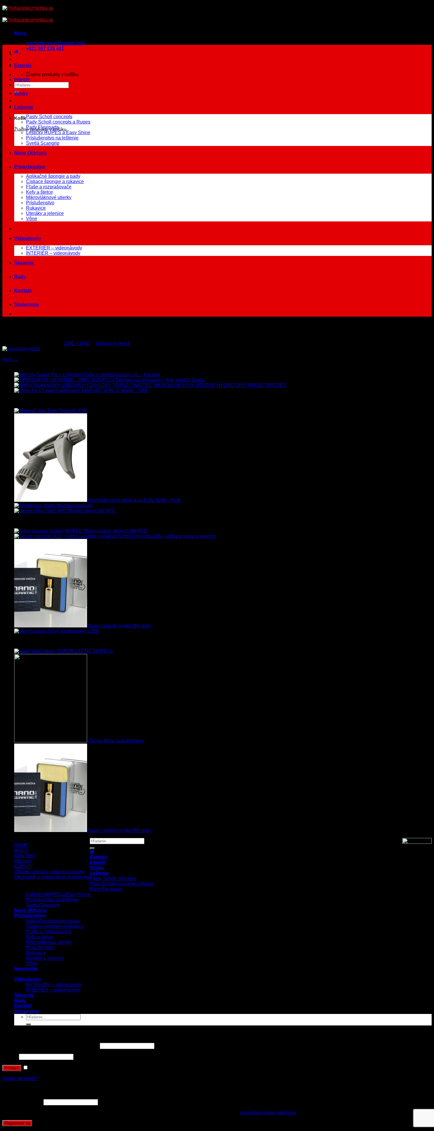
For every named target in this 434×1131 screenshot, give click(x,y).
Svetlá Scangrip (42, 143)
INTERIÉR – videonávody (53, 253)
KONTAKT (25, 855)
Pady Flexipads (42, 127)
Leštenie (23, 107)
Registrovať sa (17, 1123)
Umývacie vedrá (113, 343)
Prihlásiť (12, 1068)
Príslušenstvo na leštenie (52, 137)
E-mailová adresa (22, 1101)
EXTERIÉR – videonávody (54, 247)
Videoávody (27, 238)
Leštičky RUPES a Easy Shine (58, 132)
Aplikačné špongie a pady (53, 176)
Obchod (22, 861)
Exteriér (23, 65)
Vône (31, 218)
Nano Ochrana (30, 152)
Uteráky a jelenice (45, 213)
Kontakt (23, 290)
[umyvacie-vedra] (21, 348)
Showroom (26, 304)
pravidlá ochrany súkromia (268, 1112)
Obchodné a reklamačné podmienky (52, 877)
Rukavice (36, 208)
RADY (21, 850)
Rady (20, 276)
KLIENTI (23, 866)
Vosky (21, 93)
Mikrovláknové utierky (48, 197)
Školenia (24, 262)
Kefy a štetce (39, 192)
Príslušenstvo (29, 166)
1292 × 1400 (76, 343)
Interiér (22, 79)
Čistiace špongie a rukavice (55, 181)
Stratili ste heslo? (20, 1078)
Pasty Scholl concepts (49, 116)
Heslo (10, 1056)
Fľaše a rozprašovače (48, 186)
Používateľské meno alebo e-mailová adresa (50, 1045)
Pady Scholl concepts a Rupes (58, 121)
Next (10, 359)
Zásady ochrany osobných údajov (49, 871)
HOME (21, 845)
